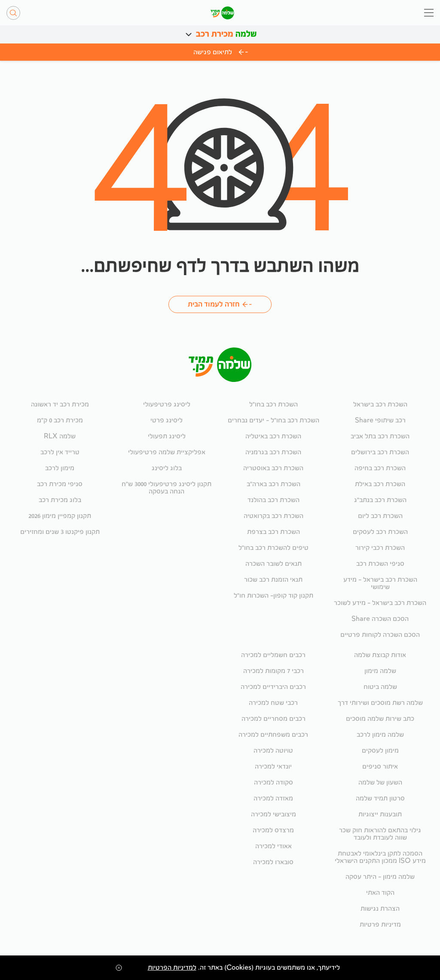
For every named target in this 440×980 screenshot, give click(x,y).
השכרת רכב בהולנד (273, 500)
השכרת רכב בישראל (380, 404)
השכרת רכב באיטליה (273, 436)
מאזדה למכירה (273, 798)
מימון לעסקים (380, 750)
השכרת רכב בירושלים (380, 452)
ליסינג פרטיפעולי (166, 404)
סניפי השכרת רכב (380, 564)
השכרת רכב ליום (380, 516)
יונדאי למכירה (273, 766)
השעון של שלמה (380, 782)
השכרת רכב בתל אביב (380, 436)
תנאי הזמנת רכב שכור (273, 579)
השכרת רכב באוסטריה (273, 468)
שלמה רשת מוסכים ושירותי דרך (380, 703)
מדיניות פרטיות (380, 924)
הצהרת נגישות (380, 908)
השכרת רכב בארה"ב (273, 484)
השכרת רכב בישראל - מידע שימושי (380, 583)
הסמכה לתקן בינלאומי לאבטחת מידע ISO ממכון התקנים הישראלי (380, 857)
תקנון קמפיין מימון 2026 (59, 516)
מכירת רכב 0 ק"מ (60, 420)
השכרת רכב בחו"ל (273, 404)
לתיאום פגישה (212, 52)
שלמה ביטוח (380, 687)
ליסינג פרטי (166, 420)
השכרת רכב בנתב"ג (380, 500)
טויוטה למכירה (273, 750)
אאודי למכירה (273, 846)
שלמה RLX (60, 436)
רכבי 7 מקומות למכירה (273, 671)
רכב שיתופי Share (380, 420)
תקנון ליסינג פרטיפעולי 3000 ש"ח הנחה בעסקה (166, 488)
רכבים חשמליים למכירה (273, 655)
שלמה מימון (380, 671)
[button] (188, 34)
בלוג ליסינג (167, 468)
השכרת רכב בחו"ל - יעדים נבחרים (273, 420)
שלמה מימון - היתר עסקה (380, 877)
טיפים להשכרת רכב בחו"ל (273, 548)
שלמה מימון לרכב (380, 734)
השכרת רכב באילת (380, 484)
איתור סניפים (380, 766)
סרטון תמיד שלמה (380, 798)
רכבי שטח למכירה (273, 703)
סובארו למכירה (273, 862)
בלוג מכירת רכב (60, 500)
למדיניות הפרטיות (172, 967)
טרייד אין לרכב (59, 452)
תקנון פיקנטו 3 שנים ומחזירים (60, 532)
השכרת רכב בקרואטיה (273, 516)
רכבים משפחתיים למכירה (273, 734)
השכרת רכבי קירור (380, 548)
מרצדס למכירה (273, 830)
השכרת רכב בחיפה (380, 468)
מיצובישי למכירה (273, 814)
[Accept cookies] (117, 968)
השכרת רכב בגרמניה (273, 452)
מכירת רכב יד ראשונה (60, 404)
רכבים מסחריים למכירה (273, 719)
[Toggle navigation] (429, 12)
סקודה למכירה (273, 782)
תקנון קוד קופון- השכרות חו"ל (273, 595)
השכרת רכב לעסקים (380, 532)
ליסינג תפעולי (167, 436)
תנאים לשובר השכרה (273, 564)
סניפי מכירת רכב (59, 484)
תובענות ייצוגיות (380, 814)
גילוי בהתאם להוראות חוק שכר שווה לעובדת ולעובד (380, 834)
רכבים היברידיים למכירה (273, 687)
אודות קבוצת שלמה (380, 655)
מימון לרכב (59, 468)
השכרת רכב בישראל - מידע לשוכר (380, 603)
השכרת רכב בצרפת (273, 532)
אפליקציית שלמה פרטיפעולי (166, 452)
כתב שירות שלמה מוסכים (380, 719)
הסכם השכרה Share (380, 619)
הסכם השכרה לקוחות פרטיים (380, 635)
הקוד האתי (380, 892)
